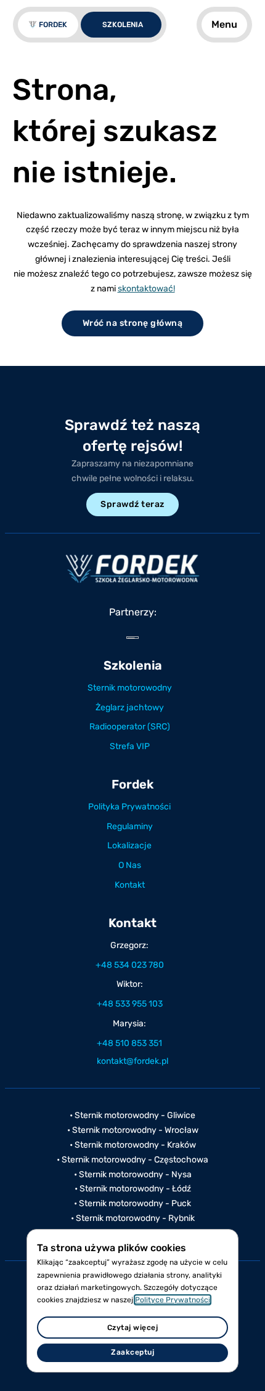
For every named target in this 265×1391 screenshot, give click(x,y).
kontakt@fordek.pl (132, 1061)
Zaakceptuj (132, 1352)
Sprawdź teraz (132, 504)
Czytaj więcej (132, 1327)
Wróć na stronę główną (133, 323)
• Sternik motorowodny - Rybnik (133, 1218)
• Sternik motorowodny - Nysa (133, 1174)
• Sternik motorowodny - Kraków (133, 1145)
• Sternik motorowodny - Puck (132, 1203)
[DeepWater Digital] (132, 637)
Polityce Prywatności (172, 1300)
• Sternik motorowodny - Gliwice (132, 1115)
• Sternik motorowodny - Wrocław (132, 1130)
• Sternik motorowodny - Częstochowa (132, 1159)
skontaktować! (146, 288)
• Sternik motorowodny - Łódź (133, 1188)
